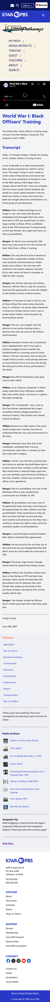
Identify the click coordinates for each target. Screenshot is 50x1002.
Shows (9, 909)
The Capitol (15, 748)
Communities (10, 663)
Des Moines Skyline (19, 806)
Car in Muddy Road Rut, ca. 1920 (25, 756)
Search (14, 70)
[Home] (15, 14)
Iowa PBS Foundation (16, 946)
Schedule (10, 905)
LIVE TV (26, 6)
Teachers (15, 60)
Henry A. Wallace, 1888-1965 (24, 781)
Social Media (12, 981)
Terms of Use (17, 993)
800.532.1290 (12, 882)
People (6, 688)
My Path (14, 41)
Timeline (15, 50)
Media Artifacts (20, 45)
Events (9, 973)
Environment (9, 676)
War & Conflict (10, 701)
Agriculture (8, 644)
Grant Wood (16, 763)
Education (8, 669)
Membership (12, 932)
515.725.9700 (11, 879)
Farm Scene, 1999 (18, 798)
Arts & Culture (10, 650)
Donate (43, 5)
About (13, 65)
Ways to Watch (13, 913)
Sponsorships (12, 941)
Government (9, 682)
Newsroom (11, 900)
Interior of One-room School (24, 740)
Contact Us (11, 968)
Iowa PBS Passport (15, 937)
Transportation (10, 695)
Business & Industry (13, 657)
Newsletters (12, 977)
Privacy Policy (32, 993)
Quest (13, 55)
